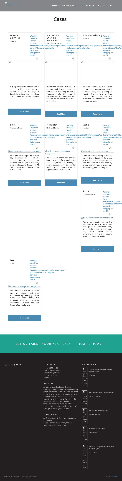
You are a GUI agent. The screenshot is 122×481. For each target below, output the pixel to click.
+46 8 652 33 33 (51, 368)
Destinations (68, 6)
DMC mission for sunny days (54, 425)
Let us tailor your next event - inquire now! (59, 344)
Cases (80, 6)
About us (90, 6)
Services (56, 6)
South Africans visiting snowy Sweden (57, 423)
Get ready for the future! (97, 429)
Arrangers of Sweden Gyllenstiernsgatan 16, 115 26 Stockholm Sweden (52, 374)
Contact (112, 6)
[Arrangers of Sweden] (12, 4)
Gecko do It (115, 476)
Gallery (101, 6)
